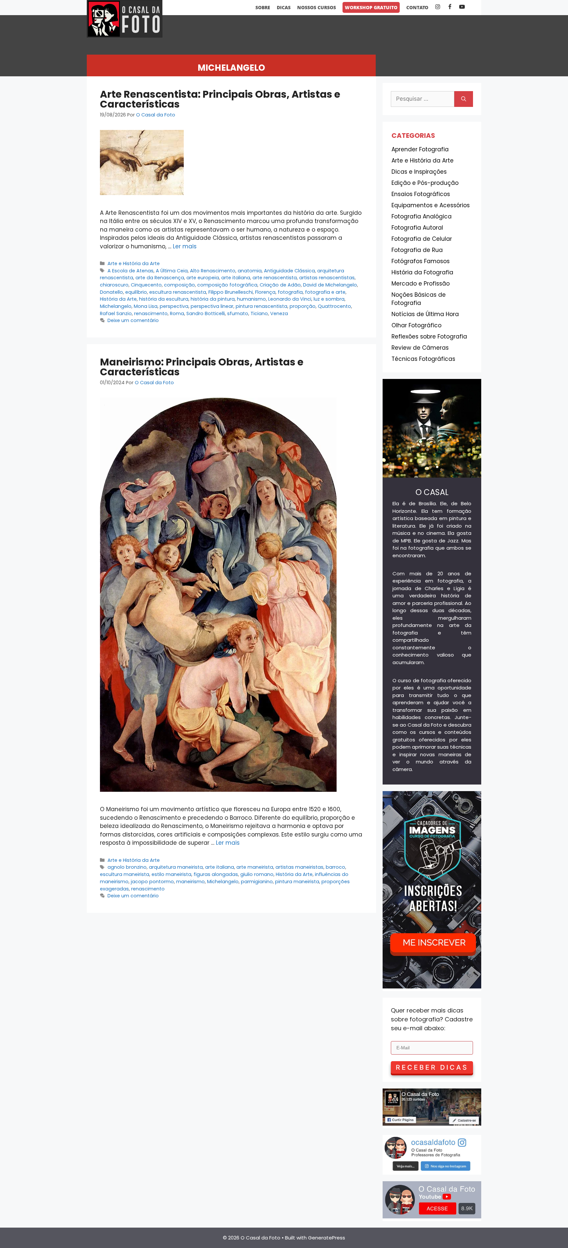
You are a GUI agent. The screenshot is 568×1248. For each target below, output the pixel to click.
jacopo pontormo (152, 881)
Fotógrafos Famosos (420, 261)
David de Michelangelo (330, 285)
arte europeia (202, 277)
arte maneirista (254, 867)
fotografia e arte (325, 292)
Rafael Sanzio (116, 313)
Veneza (279, 313)
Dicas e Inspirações (419, 172)
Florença (265, 292)
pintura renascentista (261, 306)
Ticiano (259, 313)
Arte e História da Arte (133, 263)
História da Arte (118, 299)
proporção (303, 306)
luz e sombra (329, 299)
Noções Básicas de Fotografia (418, 299)
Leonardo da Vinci (289, 299)
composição (179, 285)
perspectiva (174, 306)
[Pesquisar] (463, 99)
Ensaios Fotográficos (420, 194)
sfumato (237, 313)
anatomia (250, 270)
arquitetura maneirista (176, 867)
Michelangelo (115, 306)
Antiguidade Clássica (289, 270)
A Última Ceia (172, 270)
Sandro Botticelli (205, 313)
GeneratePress (326, 1237)
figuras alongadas (216, 874)
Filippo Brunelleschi (230, 292)
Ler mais (185, 246)
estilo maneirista (171, 874)
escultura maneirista (124, 874)
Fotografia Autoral (417, 228)
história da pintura (213, 299)
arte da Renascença (159, 277)
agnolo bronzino (127, 867)
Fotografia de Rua (417, 250)
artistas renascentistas (327, 277)
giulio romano (256, 874)
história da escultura (163, 299)
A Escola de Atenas (130, 270)
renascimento (151, 313)
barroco (335, 867)
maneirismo (190, 881)
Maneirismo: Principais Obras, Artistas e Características (201, 367)
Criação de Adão (280, 285)
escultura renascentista (177, 292)
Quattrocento (334, 306)
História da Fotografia (422, 272)
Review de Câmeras (420, 348)
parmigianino (257, 881)
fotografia (290, 292)
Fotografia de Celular (421, 239)
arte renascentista (274, 277)
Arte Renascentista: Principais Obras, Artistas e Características (220, 99)
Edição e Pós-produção (425, 183)
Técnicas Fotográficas (423, 359)
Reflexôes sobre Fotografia (429, 336)
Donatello (111, 292)
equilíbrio (136, 292)
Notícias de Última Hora (425, 314)
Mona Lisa (145, 306)
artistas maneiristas (299, 867)
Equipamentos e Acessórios (430, 205)
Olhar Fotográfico (416, 325)
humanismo (251, 299)
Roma (177, 313)
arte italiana (235, 277)
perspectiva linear (212, 306)
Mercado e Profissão (420, 283)
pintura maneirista (297, 881)
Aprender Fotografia (420, 149)
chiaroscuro (114, 285)
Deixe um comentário (133, 320)
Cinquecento (146, 285)
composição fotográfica (227, 285)
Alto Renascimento (212, 270)
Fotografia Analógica (421, 216)
